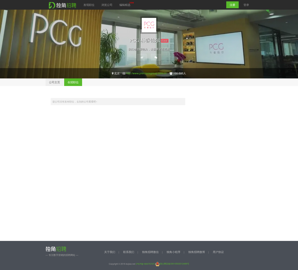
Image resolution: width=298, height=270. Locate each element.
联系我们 (128, 252)
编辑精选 (124, 5)
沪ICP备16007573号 (145, 263)
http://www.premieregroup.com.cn (146, 73)
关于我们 (109, 252)
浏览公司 (106, 5)
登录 (246, 5)
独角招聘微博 (196, 252)
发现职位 (89, 5)
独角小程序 (173, 252)
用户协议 (218, 252)
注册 (232, 5)
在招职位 (73, 82)
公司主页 (54, 82)
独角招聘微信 (150, 252)
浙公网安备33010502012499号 (174, 263)
